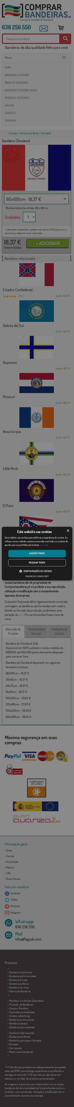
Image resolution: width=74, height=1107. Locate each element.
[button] (37, 571)
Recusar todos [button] (37, 562)
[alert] (37, 553)
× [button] (67, 530)
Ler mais (44, 545)
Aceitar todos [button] (37, 553)
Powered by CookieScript (37, 576)
